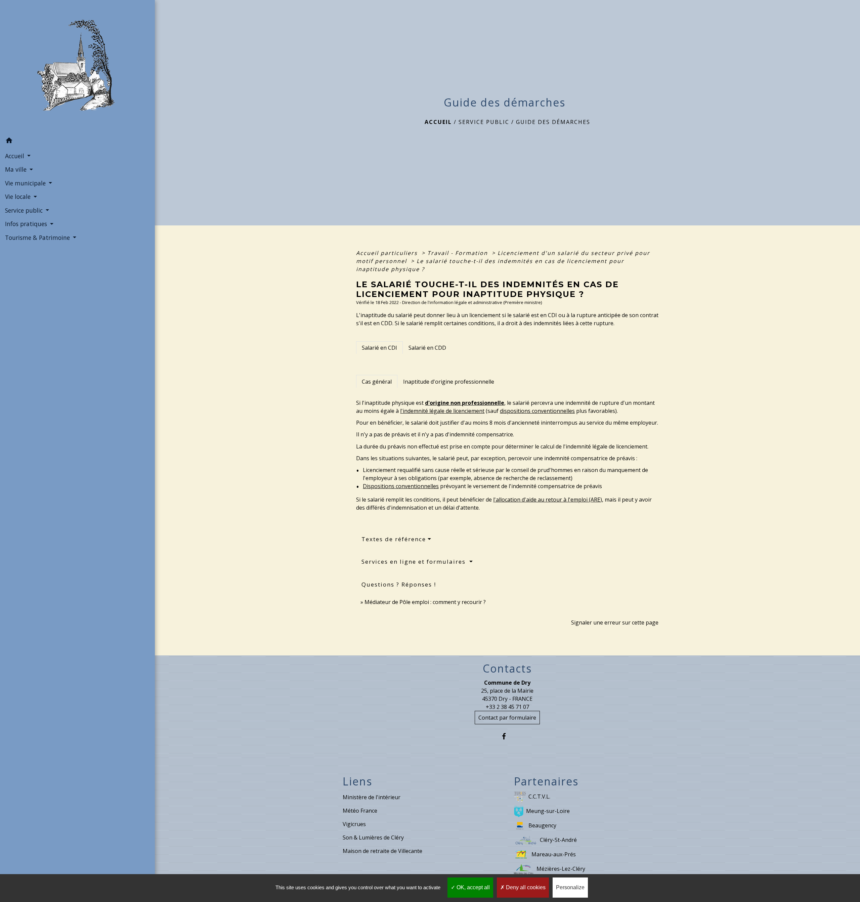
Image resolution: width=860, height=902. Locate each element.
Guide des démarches (553, 122)
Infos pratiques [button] (27, 224)
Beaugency (542, 825)
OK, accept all (472, 887)
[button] (77, 141)
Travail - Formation (458, 253)
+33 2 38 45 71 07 (507, 707)
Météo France (360, 810)
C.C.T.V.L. (539, 796)
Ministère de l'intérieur (371, 797)
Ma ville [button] (16, 169)
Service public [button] (24, 210)
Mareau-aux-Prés (553, 854)
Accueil (438, 122)
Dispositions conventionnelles (401, 486)
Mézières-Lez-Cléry (560, 868)
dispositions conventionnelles (537, 411)
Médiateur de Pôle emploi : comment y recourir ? (425, 602)
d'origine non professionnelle (464, 402)
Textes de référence (393, 539)
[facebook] (507, 736)
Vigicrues (354, 824)
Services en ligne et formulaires (414, 561)
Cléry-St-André (558, 840)
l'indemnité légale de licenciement (442, 411)
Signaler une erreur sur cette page (614, 622)
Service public (484, 122)
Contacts (507, 668)
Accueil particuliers (388, 253)
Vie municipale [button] (26, 183)
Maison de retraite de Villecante (382, 851)
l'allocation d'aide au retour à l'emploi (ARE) (547, 499)
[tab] (379, 347)
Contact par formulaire (507, 717)
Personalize (570, 887)
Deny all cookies (525, 887)
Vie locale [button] (18, 196)
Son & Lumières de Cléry (373, 837)
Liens (357, 781)
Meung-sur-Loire (548, 811)
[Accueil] (77, 67)
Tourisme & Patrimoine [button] (38, 237)
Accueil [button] (15, 156)
